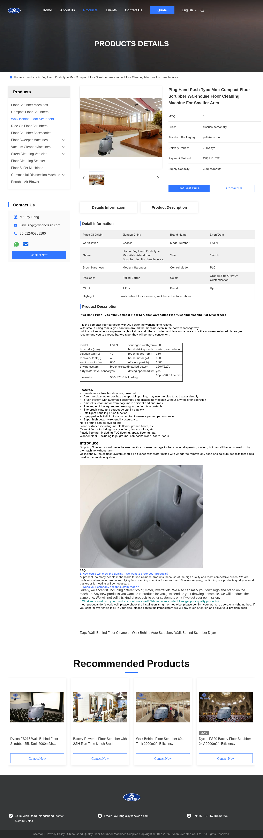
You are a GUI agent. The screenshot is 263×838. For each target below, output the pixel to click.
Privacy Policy (56, 834)
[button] (15, 717)
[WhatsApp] (16, 244)
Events (111, 10)
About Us (67, 10)
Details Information (108, 207)
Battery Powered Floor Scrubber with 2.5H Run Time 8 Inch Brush (100, 741)
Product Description (169, 207)
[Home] (14, 10)
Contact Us (133, 10)
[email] (26, 244)
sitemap (38, 834)
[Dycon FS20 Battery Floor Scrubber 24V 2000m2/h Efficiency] (226, 707)
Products (90, 10)
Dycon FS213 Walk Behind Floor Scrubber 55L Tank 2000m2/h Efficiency (34, 741)
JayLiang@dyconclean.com (40, 225)
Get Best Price (189, 188)
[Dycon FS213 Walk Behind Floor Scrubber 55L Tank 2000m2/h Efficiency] (37, 707)
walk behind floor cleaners (108, 632)
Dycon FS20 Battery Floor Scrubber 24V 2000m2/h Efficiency (225, 741)
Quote (162, 10)
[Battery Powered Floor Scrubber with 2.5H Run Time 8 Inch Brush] (100, 707)
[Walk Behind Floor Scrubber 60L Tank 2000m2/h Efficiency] (163, 707)
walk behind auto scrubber (152, 632)
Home (47, 10)
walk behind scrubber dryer (195, 632)
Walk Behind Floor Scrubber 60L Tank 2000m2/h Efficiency (159, 741)
